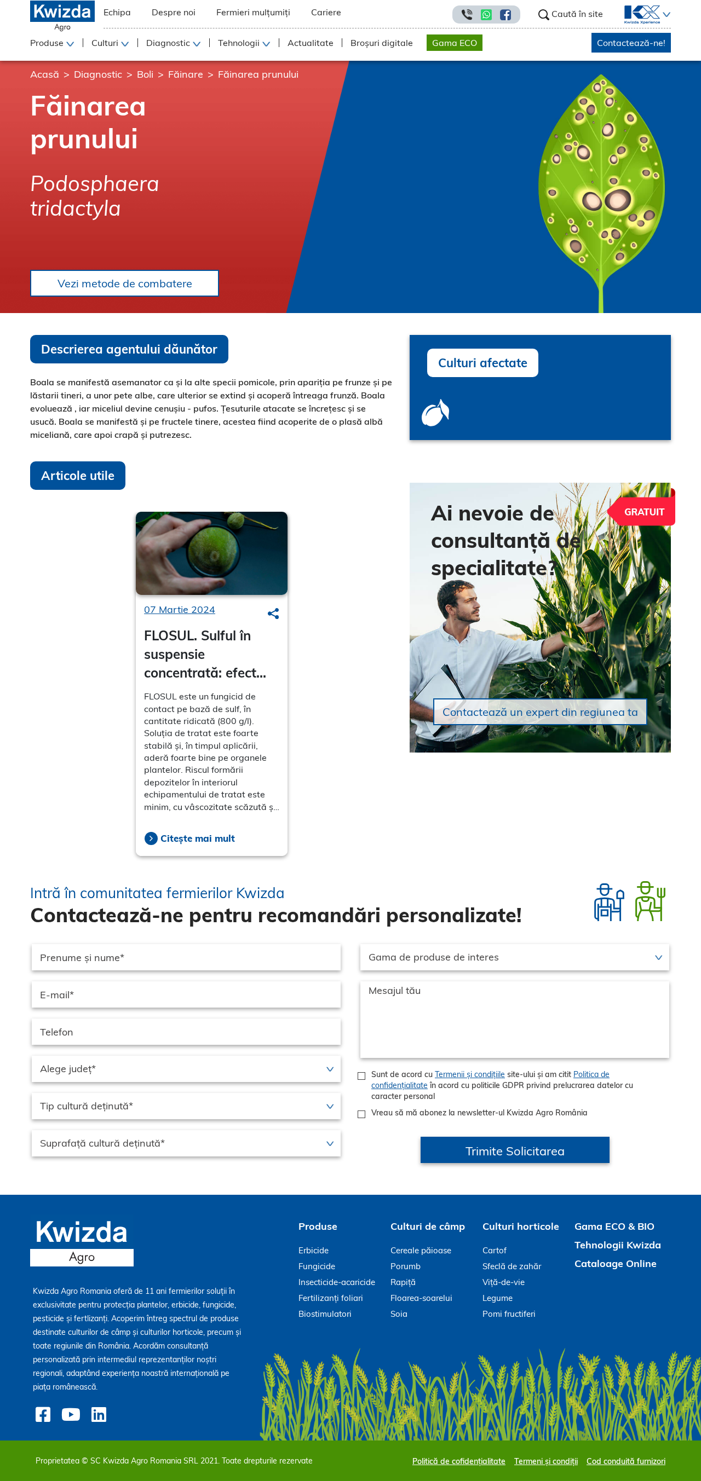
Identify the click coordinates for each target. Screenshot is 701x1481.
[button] (665, 14)
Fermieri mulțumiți (253, 12)
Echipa (117, 12)
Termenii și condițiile (470, 1074)
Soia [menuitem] (398, 1314)
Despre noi (174, 12)
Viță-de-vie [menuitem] (503, 1282)
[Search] (273, 614)
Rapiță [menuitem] (403, 1282)
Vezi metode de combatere (125, 283)
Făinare (185, 74)
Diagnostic (98, 74)
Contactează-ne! (631, 42)
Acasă (44, 74)
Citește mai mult (197, 838)
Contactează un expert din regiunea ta (540, 712)
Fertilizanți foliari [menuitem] (330, 1298)
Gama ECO (454, 42)
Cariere (326, 12)
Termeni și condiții (546, 1461)
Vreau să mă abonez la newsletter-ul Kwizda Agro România (479, 1113)
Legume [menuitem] (497, 1298)
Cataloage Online (615, 1263)
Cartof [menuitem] (494, 1250)
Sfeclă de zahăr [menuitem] (511, 1266)
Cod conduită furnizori (626, 1461)
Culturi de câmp (427, 1226)
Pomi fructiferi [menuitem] (509, 1314)
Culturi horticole (520, 1226)
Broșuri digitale (381, 42)
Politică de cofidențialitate (458, 1461)
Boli (145, 74)
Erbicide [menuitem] (313, 1250)
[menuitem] (635, 14)
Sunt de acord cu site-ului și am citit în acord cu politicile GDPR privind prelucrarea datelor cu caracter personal (502, 1085)
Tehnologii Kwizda (617, 1245)
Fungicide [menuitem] (316, 1266)
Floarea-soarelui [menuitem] (421, 1298)
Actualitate (311, 42)
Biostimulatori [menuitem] (325, 1314)
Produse (317, 1226)
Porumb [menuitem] (405, 1266)
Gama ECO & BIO (614, 1226)
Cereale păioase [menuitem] (420, 1250)
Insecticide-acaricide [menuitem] (336, 1282)
